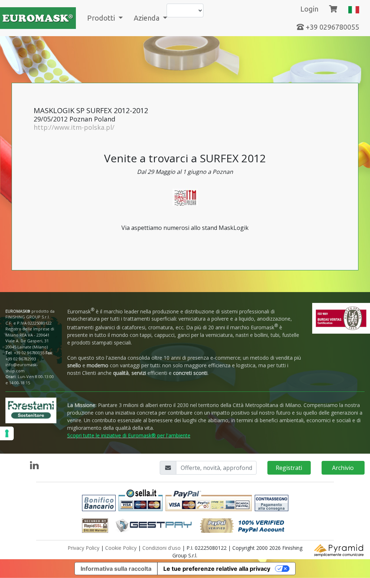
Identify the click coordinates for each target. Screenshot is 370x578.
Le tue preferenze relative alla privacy (216, 568)
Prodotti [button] (102, 18)
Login (309, 9)
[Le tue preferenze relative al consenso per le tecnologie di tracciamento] (7, 433)
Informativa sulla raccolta (116, 568)
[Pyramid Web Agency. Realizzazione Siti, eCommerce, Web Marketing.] (339, 549)
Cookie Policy (121, 547)
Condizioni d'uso (161, 547)
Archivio (343, 468)
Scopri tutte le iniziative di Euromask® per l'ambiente (128, 435)
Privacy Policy (83, 547)
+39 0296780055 (331, 27)
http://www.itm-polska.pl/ (74, 127)
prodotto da (30, 314)
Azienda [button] (147, 18)
